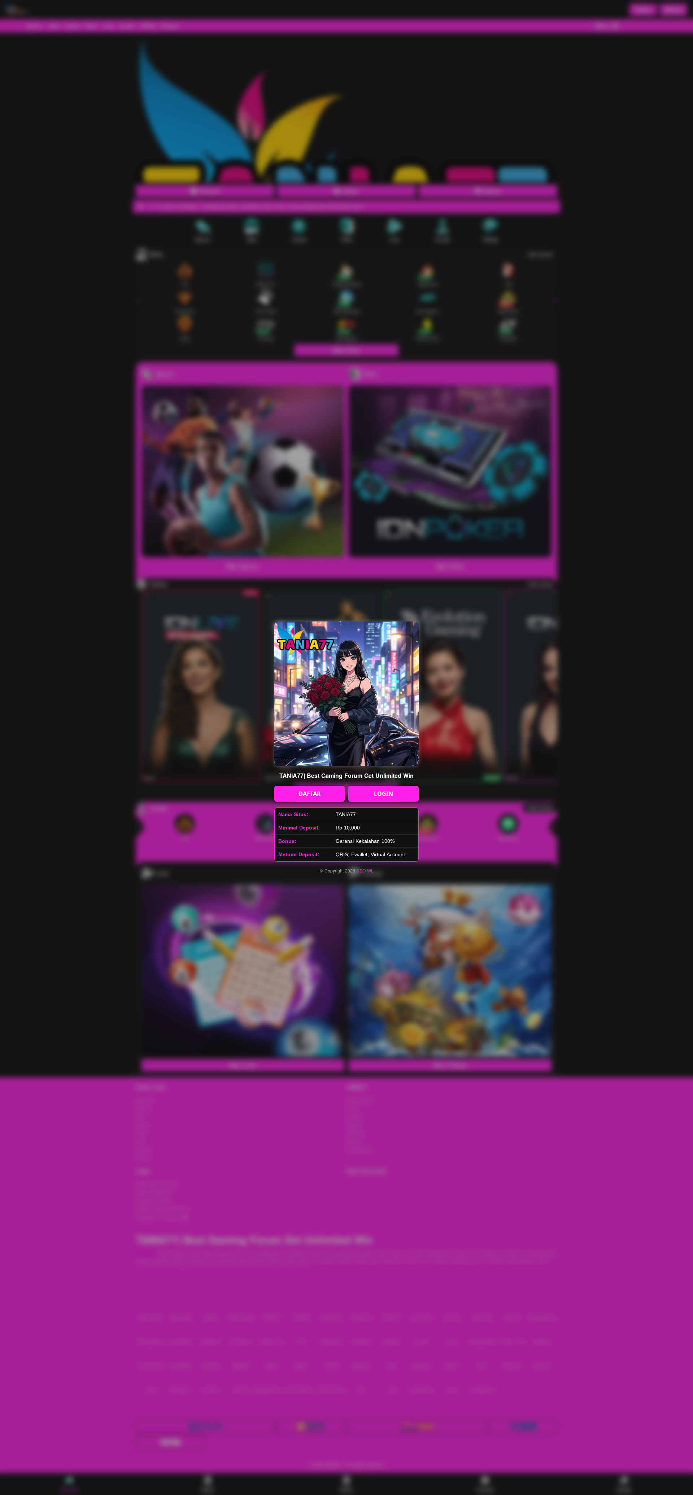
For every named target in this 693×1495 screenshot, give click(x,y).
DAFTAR (309, 794)
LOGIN (383, 794)
